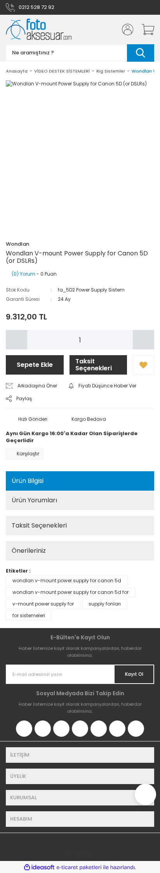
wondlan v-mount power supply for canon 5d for (70, 592)
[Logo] (39, 29)
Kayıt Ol (134, 674)
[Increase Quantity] (143, 339)
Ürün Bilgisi (27, 480)
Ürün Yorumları (34, 500)
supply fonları (105, 604)
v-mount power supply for (43, 604)
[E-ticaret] (79, 867)
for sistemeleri (28, 615)
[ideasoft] (39, 867)
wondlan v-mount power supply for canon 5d (66, 580)
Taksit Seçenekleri (93, 365)
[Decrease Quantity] (16, 339)
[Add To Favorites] (143, 365)
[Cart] (145, 29)
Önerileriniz (29, 550)
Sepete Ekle (35, 364)
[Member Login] (125, 29)
